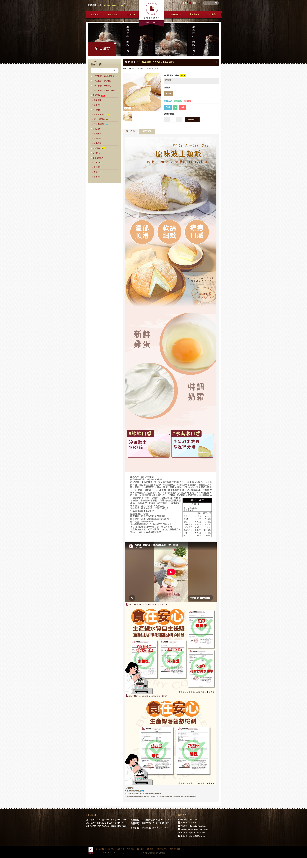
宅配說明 (147, 131)
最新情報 (94, 14)
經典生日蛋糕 (99, 119)
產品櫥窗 (175, 14)
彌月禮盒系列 (98, 158)
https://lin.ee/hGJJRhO (197, 833)
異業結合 (150, 849)
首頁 (124, 68)
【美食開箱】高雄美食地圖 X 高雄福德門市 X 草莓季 (163, 62)
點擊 (143, 791)
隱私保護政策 (162, 849)
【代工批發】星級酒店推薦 (103, 76)
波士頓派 (140, 68)
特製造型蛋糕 (99, 124)
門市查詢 (131, 14)
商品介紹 (130, 131)
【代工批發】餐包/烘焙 (102, 81)
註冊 (194, 3)
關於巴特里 (113, 14)
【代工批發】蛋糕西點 (102, 86)
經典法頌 (97, 134)
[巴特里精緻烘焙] (91, 851)
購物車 (185, 3)
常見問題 (130, 849)
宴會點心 (96, 153)
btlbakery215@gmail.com (197, 826)
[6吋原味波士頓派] (142, 92)
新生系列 (97, 162)
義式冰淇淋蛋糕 (100, 114)
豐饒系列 (97, 177)
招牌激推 (96, 95)
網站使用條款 (175, 849)
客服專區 (193, 14)
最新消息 (110, 849)
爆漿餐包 (97, 100)
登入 (199, 3)
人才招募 (212, 14)
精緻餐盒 (96, 148)
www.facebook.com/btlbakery (198, 829)
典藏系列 (97, 167)
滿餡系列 (97, 105)
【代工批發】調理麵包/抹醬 (104, 90)
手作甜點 (96, 129)
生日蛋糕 (96, 110)
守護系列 (97, 172)
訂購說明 (120, 849)
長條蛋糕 (97, 138)
